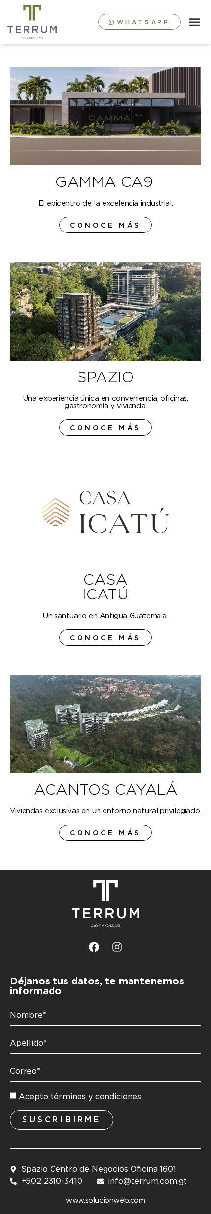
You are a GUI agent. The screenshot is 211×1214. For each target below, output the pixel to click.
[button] (194, 22)
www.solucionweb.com (105, 1200)
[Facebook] (94, 946)
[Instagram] (117, 946)
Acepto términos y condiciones (80, 1097)
